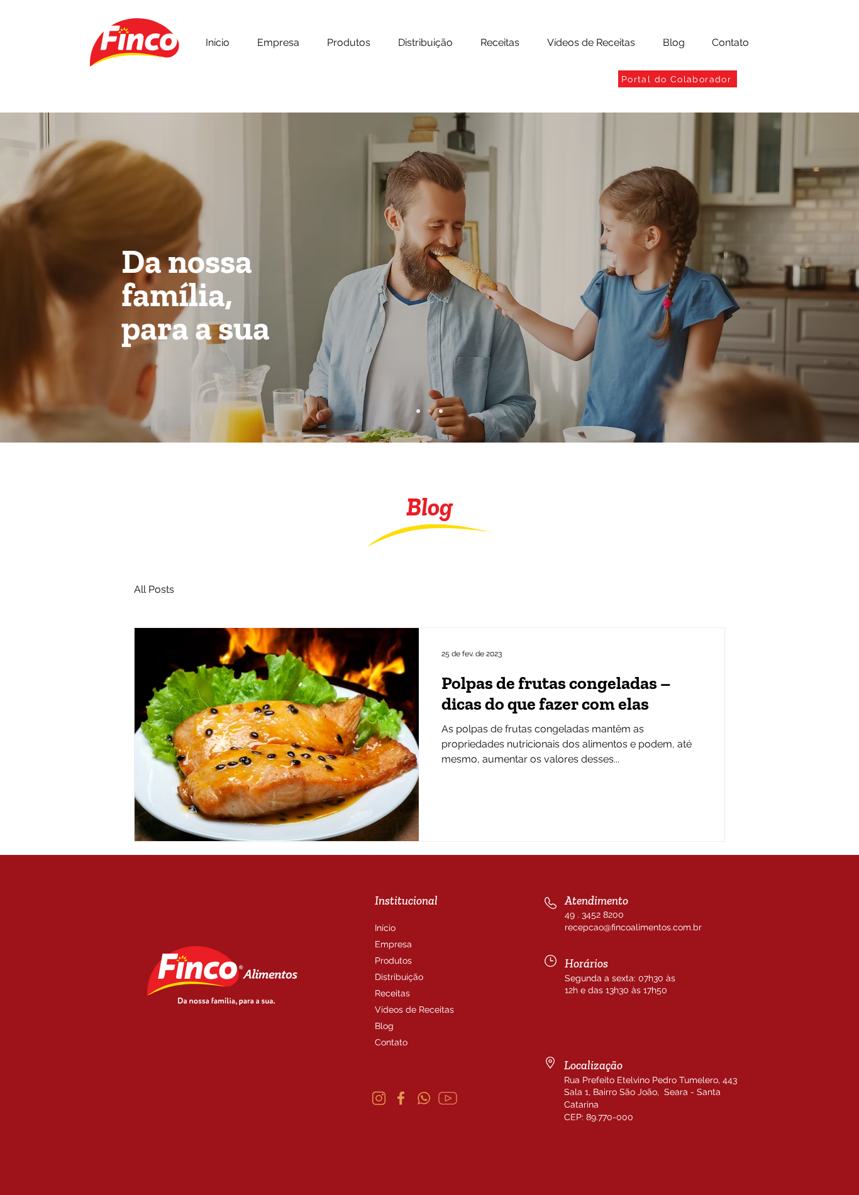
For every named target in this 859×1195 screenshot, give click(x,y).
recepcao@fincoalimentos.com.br (633, 927)
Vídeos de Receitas (405, 1010)
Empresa (393, 944)
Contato (391, 1042)
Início (385, 928)
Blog (384, 1026)
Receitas (392, 993)
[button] (278, 42)
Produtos (393, 960)
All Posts (154, 589)
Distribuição (399, 977)
